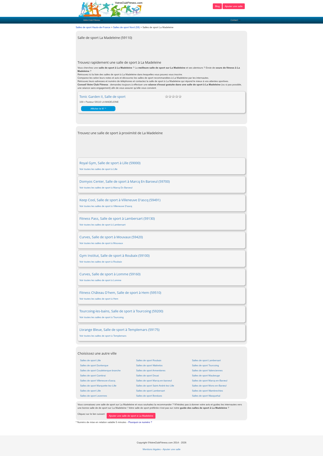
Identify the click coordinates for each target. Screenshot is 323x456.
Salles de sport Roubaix (148, 360)
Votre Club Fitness (91, 20)
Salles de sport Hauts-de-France (93, 27)
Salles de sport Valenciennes (207, 370)
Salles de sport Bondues (149, 395)
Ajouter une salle (234, 6)
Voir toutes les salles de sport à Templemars (102, 335)
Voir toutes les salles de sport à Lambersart (102, 224)
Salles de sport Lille (90, 360)
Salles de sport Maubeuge (206, 375)
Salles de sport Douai (147, 375)
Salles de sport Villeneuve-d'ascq (97, 380)
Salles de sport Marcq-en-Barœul (209, 380)
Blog (217, 6)
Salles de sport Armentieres (150, 370)
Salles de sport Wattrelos (149, 365)
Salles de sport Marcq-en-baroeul (154, 380)
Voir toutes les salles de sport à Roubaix (100, 261)
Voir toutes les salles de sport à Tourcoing (101, 317)
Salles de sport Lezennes (93, 395)
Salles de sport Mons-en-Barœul (209, 385)
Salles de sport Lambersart (206, 360)
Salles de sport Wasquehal (206, 395)
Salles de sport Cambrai (93, 375)
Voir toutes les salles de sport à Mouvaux (101, 243)
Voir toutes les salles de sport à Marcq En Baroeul (105, 187)
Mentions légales (152, 449)
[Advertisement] (139, 48)
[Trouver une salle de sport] (110, 8)
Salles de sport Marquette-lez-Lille (98, 385)
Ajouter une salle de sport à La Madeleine (131, 415)
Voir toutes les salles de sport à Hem (98, 298)
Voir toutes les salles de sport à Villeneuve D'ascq (105, 206)
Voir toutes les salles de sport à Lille (98, 169)
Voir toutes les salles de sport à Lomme (100, 280)
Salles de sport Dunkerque (94, 365)
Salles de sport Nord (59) (126, 27)
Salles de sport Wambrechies (207, 390)
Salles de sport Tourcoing (205, 365)
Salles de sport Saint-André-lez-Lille (155, 385)
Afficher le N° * (98, 108)
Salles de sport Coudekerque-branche (100, 370)
